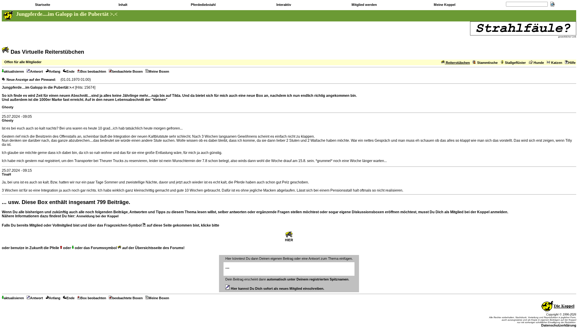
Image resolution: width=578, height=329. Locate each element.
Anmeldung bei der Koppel (97, 216)
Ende (70, 71)
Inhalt (122, 5)
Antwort (36, 71)
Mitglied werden (364, 5)
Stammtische (487, 63)
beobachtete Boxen (127, 71)
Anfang (54, 71)
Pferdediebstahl (203, 5)
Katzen (556, 63)
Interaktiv (283, 5)
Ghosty (7, 107)
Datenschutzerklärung (558, 325)
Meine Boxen (159, 71)
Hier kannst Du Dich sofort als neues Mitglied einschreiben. (277, 288)
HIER (289, 240)
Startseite (42, 5)
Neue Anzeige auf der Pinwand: (31, 79)
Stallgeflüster (515, 63)
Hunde (538, 63)
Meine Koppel (444, 5)
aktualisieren (14, 71)
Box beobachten (93, 71)
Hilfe (572, 63)
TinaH (6, 174)
